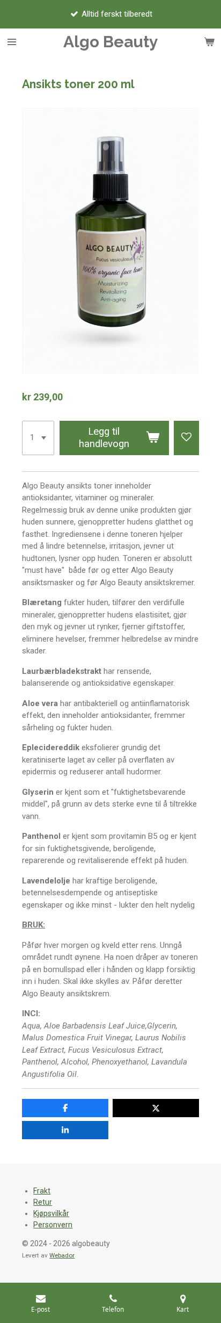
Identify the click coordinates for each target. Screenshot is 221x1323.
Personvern (52, 1224)
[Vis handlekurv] (209, 41)
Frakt (41, 1191)
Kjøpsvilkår (51, 1213)
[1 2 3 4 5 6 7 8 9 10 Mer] (38, 438)
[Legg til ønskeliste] (186, 438)
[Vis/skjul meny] (12, 41)
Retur (42, 1202)
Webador (62, 1255)
